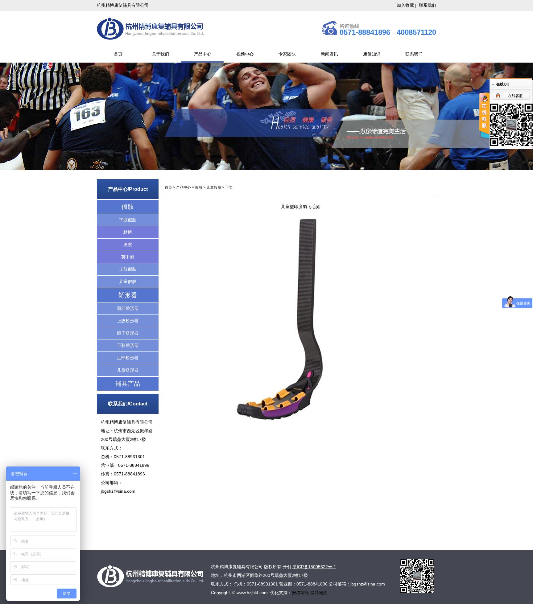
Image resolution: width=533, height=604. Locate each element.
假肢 (128, 206)
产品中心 (202, 53)
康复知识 (371, 53)
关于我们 (160, 53)
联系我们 (427, 5)
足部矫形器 (127, 357)
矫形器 (127, 295)
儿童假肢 (127, 281)
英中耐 (127, 256)
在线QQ (502, 84)
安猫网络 (301, 592)
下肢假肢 (127, 219)
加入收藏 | (407, 5)
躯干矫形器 (127, 333)
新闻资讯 (329, 53)
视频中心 (245, 53)
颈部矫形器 (127, 308)
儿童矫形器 (127, 370)
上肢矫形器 (127, 320)
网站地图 (319, 592)
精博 (127, 232)
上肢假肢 (127, 269)
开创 (287, 566)
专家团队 (287, 53)
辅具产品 (127, 383)
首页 (118, 53)
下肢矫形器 (127, 345)
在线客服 (515, 96)
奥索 (127, 244)
